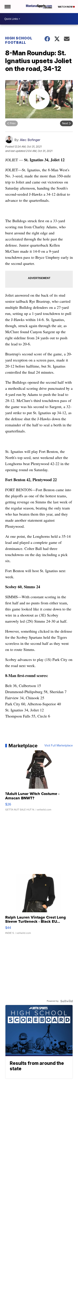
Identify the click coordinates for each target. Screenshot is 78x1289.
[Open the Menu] (7, 6)
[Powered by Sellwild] (66, 1001)
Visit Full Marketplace (58, 745)
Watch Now (65, 6)
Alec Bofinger (30, 140)
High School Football (18, 40)
